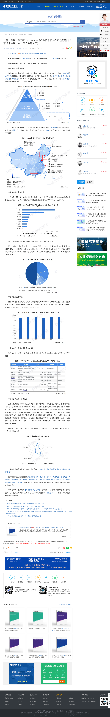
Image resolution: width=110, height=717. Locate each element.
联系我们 (45, 711)
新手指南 (8, 695)
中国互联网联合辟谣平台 (82, 713)
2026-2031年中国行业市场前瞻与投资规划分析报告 (61, 656)
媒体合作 (51, 711)
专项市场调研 (20, 1)
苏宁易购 (65, 79)
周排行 (81, 182)
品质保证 (45, 701)
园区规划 (64, 477)
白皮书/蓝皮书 (29, 1)
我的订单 (97, 1)
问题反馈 (71, 711)
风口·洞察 (37, 6)
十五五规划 (20, 482)
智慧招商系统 (34, 479)
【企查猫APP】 (50, 493)
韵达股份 (55, 58)
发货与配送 (33, 701)
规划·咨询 (59, 695)
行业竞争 (16, 552)
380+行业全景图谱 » (78, 26)
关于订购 (7, 701)
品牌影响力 (21, 698)
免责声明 (58, 711)
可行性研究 (12, 1)
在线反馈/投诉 (70, 713)
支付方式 (32, 698)
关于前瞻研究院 (9, 698)
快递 (10, 552)
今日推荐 (80, 188)
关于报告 (7, 704)
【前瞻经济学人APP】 (32, 490)
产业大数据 (70, 6)
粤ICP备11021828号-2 (62, 715)
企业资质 (20, 704)
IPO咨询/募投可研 (57, 479)
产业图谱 (15, 479)
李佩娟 (85, 144)
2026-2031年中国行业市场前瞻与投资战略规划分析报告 (61, 630)
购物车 (92, 1)
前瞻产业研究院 (15, 34)
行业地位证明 (58, 6)
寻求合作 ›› (68, 552)
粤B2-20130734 (84, 715)
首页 (29, 6)
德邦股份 (54, 127)
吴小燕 (85, 126)
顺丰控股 (26, 58)
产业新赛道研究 (33, 477)
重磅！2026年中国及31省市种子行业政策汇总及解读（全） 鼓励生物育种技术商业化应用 (34, 509)
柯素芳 (85, 153)
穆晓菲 (85, 135)
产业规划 (81, 6)
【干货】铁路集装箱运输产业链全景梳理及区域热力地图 (24, 516)
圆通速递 (15, 79)
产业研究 (47, 6)
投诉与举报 (46, 704)
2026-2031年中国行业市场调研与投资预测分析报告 (14, 629)
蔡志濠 (85, 162)
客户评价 (20, 701)
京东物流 (8, 76)
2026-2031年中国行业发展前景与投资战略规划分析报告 (14, 656)
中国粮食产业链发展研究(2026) (37, 628)
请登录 (86, 1)
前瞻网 (5, 1)
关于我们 (90, 6)
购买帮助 (21, 695)
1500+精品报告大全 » (65, 605)
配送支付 (33, 695)
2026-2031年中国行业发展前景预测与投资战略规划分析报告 (26, 53)
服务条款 (64, 711)
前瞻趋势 (30, 34)
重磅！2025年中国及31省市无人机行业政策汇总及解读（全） (25, 504)
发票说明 (32, 704)
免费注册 (104, 1)
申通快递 (64, 76)
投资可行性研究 (45, 477)
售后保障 (46, 695)
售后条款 (45, 698)
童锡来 (85, 171)
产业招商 (58, 704)
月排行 (89, 182)
